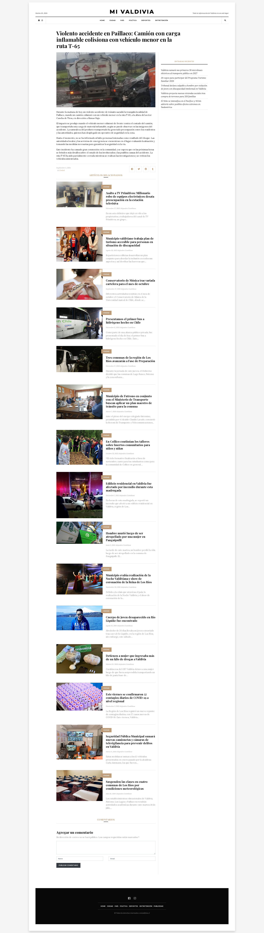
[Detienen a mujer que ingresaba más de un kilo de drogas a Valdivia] (79, 658)
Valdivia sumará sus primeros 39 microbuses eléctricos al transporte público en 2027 (181, 72)
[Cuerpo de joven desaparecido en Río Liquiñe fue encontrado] (79, 617)
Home (102, 20)
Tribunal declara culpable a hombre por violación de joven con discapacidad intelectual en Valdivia (184, 87)
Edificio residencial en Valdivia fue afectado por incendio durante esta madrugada (129, 487)
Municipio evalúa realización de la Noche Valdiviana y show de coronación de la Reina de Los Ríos (129, 578)
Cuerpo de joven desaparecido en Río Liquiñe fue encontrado (130, 618)
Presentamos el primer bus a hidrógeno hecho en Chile (125, 320)
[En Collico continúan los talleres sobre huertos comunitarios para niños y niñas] (79, 447)
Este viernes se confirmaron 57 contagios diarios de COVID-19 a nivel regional (127, 697)
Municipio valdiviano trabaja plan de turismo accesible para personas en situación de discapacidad (130, 242)
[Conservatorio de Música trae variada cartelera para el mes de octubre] (79, 284)
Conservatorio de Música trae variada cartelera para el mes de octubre (130, 282)
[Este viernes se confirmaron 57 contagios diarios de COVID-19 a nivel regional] (79, 696)
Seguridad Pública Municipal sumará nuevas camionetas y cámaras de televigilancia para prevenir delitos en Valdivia (130, 741)
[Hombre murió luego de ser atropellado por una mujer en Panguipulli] (79, 532)
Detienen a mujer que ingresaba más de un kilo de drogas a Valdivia (130, 657)
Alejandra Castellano (128, 208)
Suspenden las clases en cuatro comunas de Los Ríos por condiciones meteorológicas (127, 785)
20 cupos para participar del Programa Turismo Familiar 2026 (183, 79)
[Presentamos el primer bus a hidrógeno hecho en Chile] (79, 323)
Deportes (145, 20)
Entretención (161, 20)
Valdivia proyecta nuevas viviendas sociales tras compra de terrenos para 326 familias (183, 95)
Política (133, 20)
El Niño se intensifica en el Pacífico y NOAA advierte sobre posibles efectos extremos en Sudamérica (181, 104)
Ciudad (112, 20)
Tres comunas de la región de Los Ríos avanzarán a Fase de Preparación (130, 359)
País (122, 20)
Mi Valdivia (132, 11)
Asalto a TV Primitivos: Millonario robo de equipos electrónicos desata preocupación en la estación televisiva (130, 198)
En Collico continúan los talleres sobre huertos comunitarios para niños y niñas (128, 445)
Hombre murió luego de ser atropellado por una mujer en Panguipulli (125, 536)
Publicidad (158, 906)
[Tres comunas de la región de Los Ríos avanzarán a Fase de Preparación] (79, 359)
